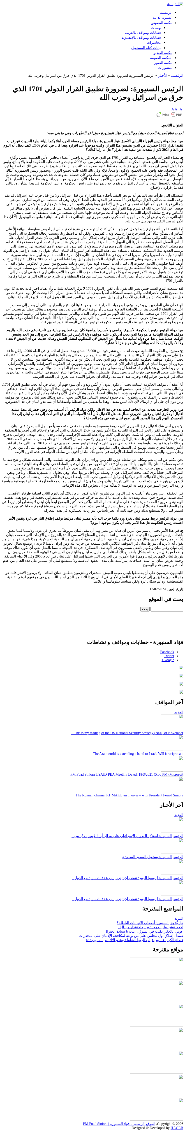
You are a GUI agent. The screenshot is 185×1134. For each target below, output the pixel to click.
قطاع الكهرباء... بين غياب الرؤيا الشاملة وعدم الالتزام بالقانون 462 (134, 940)
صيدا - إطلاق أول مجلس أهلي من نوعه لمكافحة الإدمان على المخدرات (131, 936)
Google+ (168, 660)
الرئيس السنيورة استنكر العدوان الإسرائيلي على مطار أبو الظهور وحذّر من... (127, 836)
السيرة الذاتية (162, 17)
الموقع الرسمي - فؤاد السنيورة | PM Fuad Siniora (119, 1124)
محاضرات (154, 42)
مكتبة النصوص (161, 23)
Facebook (167, 652)
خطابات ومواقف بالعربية (143, 33)
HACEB (177, 1128)
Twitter (169, 656)
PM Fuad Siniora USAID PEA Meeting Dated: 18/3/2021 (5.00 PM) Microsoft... (125, 774)
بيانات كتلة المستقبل (146, 48)
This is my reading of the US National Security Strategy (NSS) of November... (127, 733)
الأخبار (162, 75)
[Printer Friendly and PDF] (169, 117)
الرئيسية (166, 12)
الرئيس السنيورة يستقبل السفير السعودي (152, 857)
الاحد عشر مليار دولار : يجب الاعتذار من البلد (150, 927)
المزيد (178, 712)
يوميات (156, 28)
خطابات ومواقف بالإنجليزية (141, 38)
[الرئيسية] (175, 4)
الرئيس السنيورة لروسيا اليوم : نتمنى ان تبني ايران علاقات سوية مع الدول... (127, 878)
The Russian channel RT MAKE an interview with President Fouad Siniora (129, 795)
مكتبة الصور (163, 63)
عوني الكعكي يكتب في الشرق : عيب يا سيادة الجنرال (143, 931)
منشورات (165, 68)
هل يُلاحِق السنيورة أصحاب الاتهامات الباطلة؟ (150, 923)
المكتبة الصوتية (161, 58)
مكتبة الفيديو (163, 53)
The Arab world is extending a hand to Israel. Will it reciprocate (138, 754)
